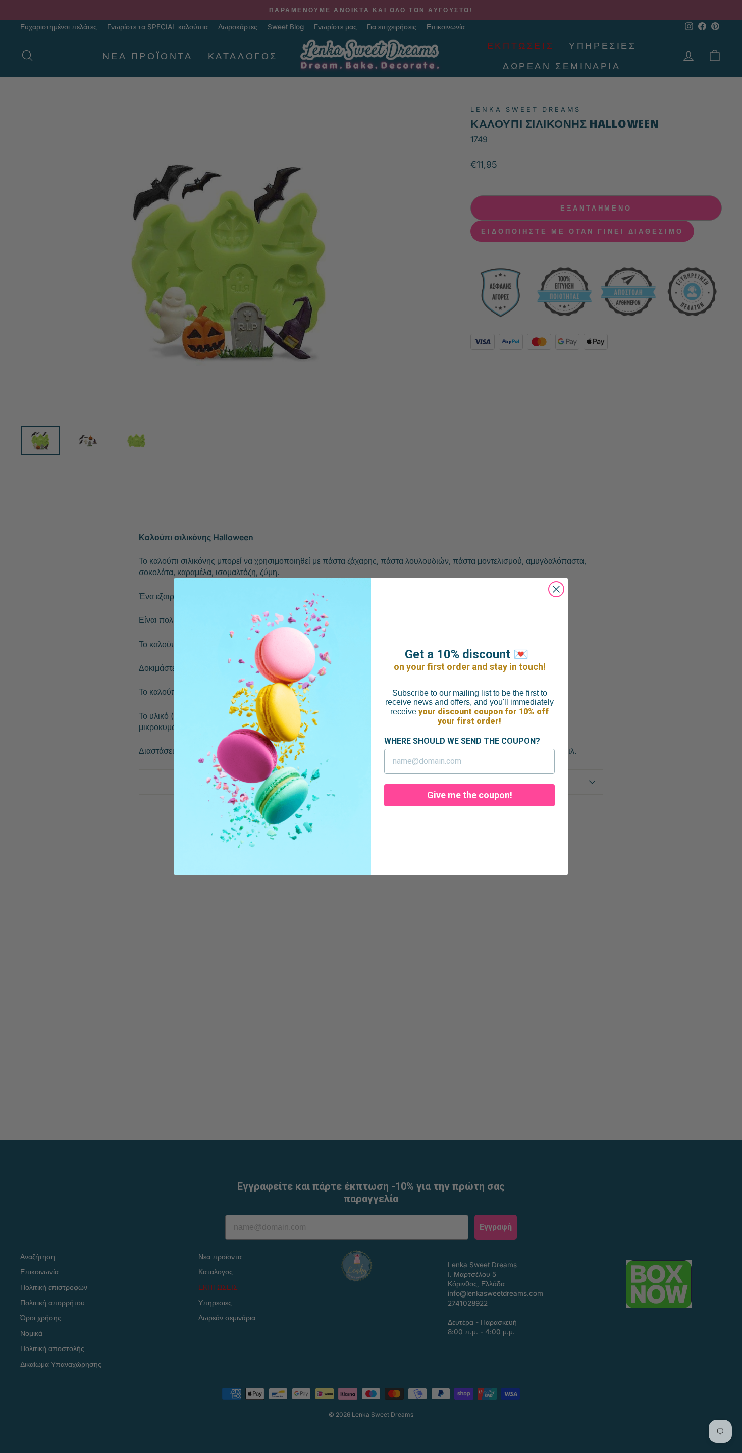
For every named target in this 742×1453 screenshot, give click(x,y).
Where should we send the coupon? (462, 741)
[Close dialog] (556, 589)
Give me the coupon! (469, 795)
